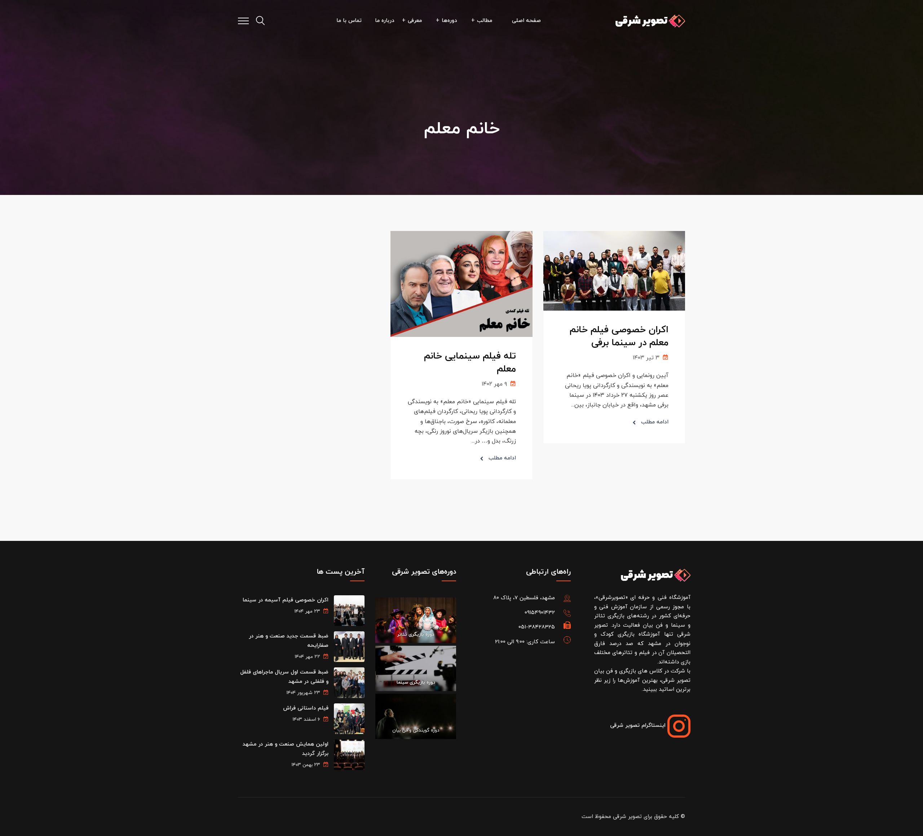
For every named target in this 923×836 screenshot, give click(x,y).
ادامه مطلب (654, 422)
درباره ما (384, 21)
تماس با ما (349, 21)
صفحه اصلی (526, 21)
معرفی (415, 21)
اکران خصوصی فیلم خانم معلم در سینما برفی (619, 336)
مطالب (484, 21)
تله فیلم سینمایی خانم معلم (470, 363)
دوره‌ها (449, 21)
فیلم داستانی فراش (305, 708)
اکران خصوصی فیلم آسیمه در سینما (285, 600)
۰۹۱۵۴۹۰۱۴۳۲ (540, 613)
